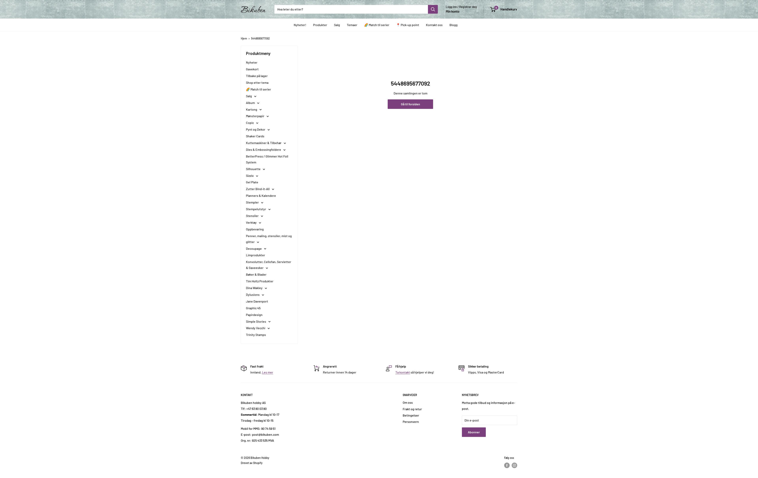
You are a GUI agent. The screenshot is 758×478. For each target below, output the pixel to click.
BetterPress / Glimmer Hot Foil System (267, 159)
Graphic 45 (253, 308)
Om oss (408, 402)
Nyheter (251, 62)
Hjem (244, 38)
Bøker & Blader (256, 274)
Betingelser (411, 415)
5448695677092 (260, 38)
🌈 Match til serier (376, 25)
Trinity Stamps (256, 335)
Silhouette (253, 169)
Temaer (352, 25)
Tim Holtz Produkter (259, 281)
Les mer (267, 372)
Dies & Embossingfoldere (264, 149)
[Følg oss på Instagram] (514, 465)
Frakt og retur (412, 409)
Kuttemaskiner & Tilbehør (264, 143)
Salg (337, 25)
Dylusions (253, 294)
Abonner (474, 432)
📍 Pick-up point (407, 25)
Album (250, 103)
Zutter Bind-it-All (258, 189)
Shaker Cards (255, 136)
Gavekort (252, 69)
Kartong (252, 109)
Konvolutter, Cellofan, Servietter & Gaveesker (268, 265)
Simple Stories (256, 321)
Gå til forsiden (410, 104)
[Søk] (433, 9)
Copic (250, 122)
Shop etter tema (257, 82)
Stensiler (252, 216)
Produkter (320, 25)
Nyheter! (300, 25)
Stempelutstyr (256, 209)
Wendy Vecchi (256, 328)
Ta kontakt (402, 372)
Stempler (252, 202)
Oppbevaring (255, 229)
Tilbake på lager (257, 76)
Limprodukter (255, 255)
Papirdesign (254, 315)
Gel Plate (252, 182)
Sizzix (250, 175)
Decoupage (254, 248)
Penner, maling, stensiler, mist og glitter (269, 239)
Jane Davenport (257, 301)
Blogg (453, 25)
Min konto (452, 11)
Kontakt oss (434, 25)
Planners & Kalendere (261, 195)
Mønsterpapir (255, 116)
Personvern (411, 421)
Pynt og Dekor (256, 129)
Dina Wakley (254, 288)
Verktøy (251, 222)
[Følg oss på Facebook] (507, 465)
